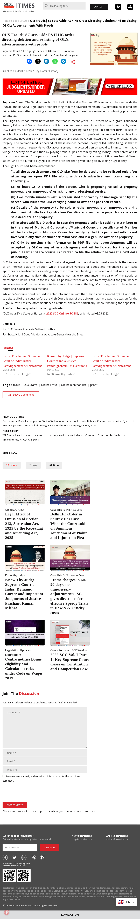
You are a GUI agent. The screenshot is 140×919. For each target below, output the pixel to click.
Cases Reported (60, 650)
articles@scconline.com (117, 839)
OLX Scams (31, 385)
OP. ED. (19, 510)
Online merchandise (74, 385)
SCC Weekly (79, 650)
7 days (33, 465)
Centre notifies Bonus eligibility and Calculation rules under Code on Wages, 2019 (24, 668)
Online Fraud (49, 385)
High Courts (74, 510)
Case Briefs (57, 510)
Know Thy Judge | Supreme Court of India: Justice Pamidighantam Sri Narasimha (22, 361)
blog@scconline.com (82, 839)
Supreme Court (76, 575)
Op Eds (9, 510)
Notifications (13, 655)
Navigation (70, 915)
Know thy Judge (15, 575)
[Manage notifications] (6, 912)
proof (93, 385)
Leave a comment (23, 394)
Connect (99, 6)
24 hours (11, 465)
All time (54, 465)
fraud (16, 385)
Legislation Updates (18, 650)
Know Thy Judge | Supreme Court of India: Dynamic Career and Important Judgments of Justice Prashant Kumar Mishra (24, 594)
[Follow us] (5, 857)
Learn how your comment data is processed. (71, 811)
